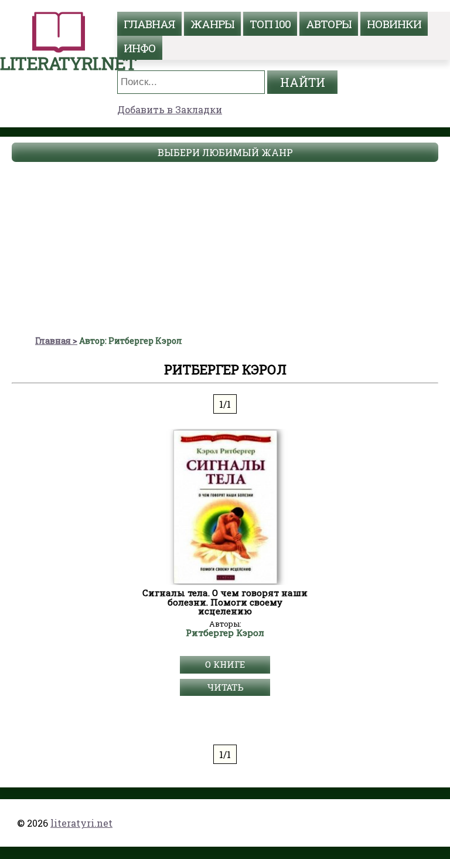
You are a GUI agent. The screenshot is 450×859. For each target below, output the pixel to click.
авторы (329, 23)
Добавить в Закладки (169, 109)
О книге (225, 664)
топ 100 (270, 23)
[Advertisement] (225, 247)
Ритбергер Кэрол (225, 633)
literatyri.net (81, 823)
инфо (140, 47)
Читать (225, 687)
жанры (212, 23)
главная (149, 23)
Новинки (394, 23)
